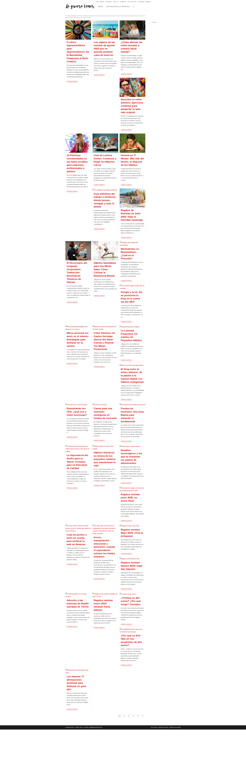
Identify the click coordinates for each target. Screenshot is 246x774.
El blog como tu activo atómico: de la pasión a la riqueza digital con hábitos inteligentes (132, 375)
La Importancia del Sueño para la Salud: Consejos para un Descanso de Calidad (77, 461)
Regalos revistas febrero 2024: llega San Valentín (131, 565)
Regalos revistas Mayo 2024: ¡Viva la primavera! (132, 532)
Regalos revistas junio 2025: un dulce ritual (130, 497)
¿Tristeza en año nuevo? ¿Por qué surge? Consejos (131, 601)
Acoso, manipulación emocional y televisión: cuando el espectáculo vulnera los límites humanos (104, 547)
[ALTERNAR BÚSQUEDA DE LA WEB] (133, 6)
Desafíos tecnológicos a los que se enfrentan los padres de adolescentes (131, 456)
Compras (123, 1)
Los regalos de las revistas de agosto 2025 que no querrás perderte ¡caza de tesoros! (104, 48)
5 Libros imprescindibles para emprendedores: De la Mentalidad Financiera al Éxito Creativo (78, 52)
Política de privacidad (175, 727)
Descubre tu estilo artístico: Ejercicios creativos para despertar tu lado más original (132, 106)
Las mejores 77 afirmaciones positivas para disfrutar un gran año (76, 683)
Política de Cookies (163, 727)
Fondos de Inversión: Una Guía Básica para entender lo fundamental (132, 415)
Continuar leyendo (72, 81)
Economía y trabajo (144, 1)
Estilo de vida (131, 1)
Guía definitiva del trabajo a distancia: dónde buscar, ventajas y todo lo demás (105, 200)
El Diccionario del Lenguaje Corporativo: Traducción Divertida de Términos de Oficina (77, 273)
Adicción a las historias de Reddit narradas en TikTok (78, 603)
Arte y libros (100, 1)
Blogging (109, 1)
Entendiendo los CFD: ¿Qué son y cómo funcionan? (77, 411)
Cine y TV (116, 1)
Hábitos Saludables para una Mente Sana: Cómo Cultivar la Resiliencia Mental (105, 269)
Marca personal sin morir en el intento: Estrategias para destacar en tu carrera (78, 339)
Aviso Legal (154, 727)
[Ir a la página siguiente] (143, 716)
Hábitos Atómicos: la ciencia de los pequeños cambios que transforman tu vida (105, 459)
